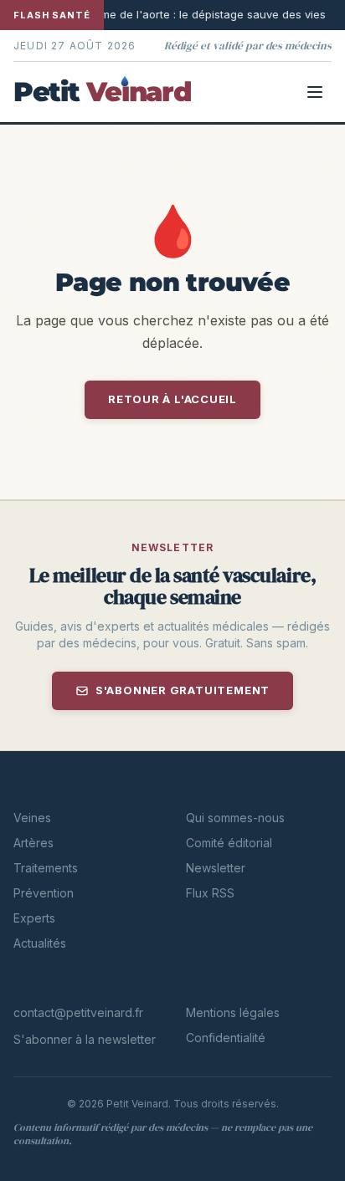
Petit (102, 92)
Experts (34, 918)
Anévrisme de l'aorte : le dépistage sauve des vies (160, 14)
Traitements (45, 868)
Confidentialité (225, 1037)
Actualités (39, 943)
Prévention (43, 893)
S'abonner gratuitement (182, 690)
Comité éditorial (229, 843)
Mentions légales (233, 1012)
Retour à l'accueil (172, 399)
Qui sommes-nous (235, 817)
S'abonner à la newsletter (84, 1039)
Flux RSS (210, 893)
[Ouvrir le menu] (315, 92)
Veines (32, 817)
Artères (33, 843)
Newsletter (215, 868)
